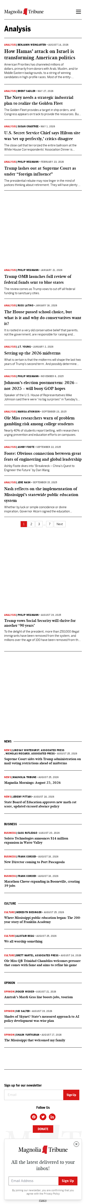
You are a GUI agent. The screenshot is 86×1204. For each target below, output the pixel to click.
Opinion (9, 991)
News (7, 750)
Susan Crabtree (28, 126)
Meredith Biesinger (29, 912)
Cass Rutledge (27, 832)
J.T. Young (24, 346)
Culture (9, 912)
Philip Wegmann (28, 161)
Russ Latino (26, 305)
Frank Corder (27, 856)
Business (10, 832)
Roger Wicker (25, 991)
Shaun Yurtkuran (27, 1034)
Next (60, 524)
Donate (43, 1129)
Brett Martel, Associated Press (37, 955)
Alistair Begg (25, 936)
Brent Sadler (26, 91)
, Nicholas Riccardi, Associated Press (29, 753)
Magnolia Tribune (24, 777)
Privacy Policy (52, 1193)
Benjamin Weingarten (32, 44)
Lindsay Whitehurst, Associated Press (38, 750)
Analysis (10, 44)
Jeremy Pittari (22, 796)
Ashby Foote (26, 447)
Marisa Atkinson (29, 411)
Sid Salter (23, 1011)
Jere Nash (24, 482)
